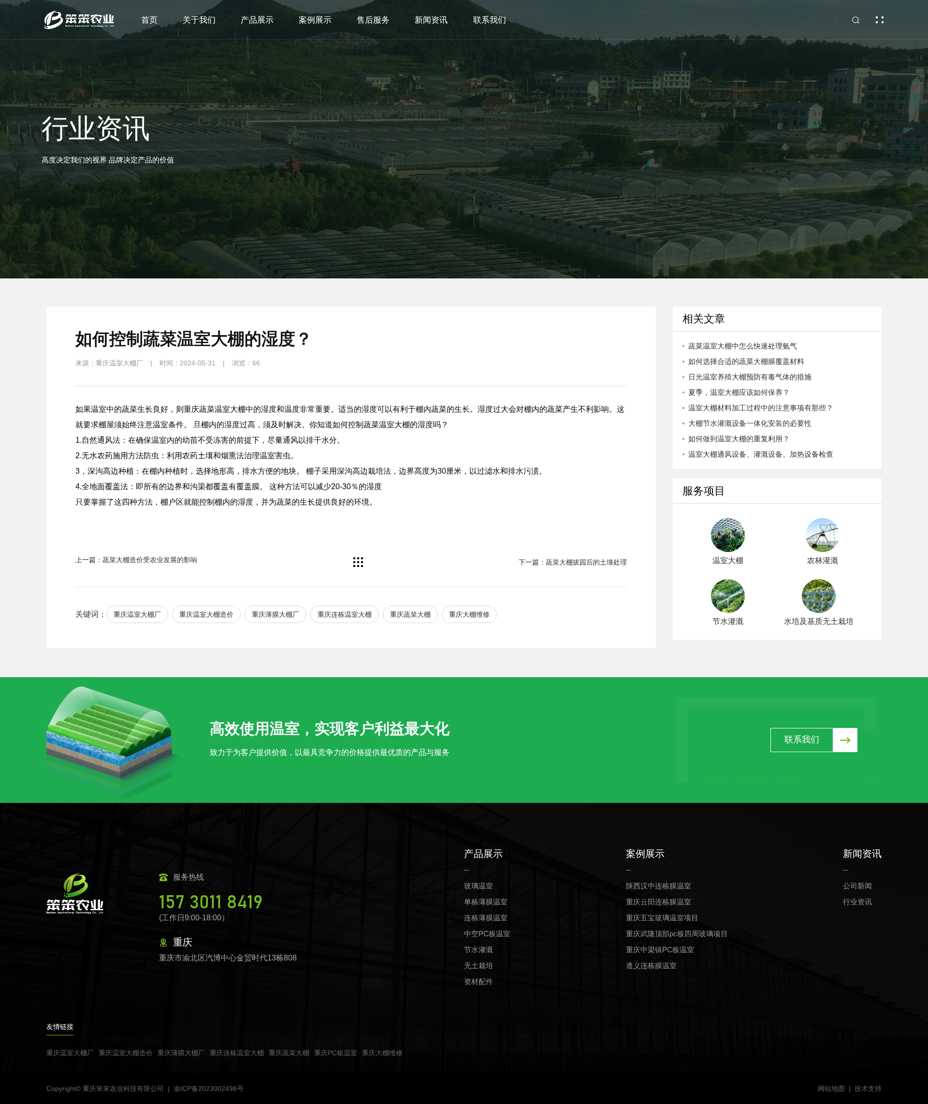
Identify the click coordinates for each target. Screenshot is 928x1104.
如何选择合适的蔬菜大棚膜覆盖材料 (746, 361)
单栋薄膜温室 (486, 902)
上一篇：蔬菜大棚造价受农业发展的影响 (136, 560)
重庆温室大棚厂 (137, 614)
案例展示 (315, 20)
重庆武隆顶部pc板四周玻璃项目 (677, 934)
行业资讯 (857, 902)
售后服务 (373, 20)
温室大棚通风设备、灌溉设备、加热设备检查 (760, 454)
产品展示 (257, 20)
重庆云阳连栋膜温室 (658, 902)
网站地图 (831, 1088)
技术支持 (868, 1088)
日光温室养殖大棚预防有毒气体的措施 (750, 377)
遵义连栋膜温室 (651, 965)
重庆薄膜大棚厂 (275, 614)
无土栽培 (478, 965)
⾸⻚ (149, 20)
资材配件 (478, 981)
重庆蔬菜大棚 (410, 614)
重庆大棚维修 (469, 614)
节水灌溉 (478, 949)
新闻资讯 (431, 20)
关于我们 (199, 20)
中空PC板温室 (487, 934)
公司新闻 (857, 886)
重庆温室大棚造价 (206, 614)
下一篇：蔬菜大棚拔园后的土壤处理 (573, 562)
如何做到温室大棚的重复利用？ (739, 439)
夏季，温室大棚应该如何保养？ (739, 392)
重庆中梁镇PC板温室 (660, 949)
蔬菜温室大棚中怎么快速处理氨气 (742, 346)
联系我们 (489, 20)
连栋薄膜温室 (486, 918)
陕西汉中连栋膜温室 (658, 886)
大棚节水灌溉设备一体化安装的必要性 (750, 423)
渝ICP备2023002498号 (209, 1088)
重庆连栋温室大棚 (345, 614)
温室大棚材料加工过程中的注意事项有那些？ (760, 408)
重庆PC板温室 (335, 1052)
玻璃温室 (478, 886)
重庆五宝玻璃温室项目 (662, 918)
